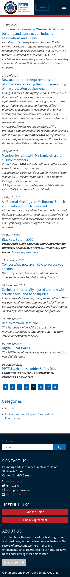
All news (10, 408)
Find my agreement (35, 520)
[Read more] (14, 559)
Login (42, 7)
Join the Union (35, 512)
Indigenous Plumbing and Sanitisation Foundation (29, 416)
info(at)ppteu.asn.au (19, 494)
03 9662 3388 (14, 481)
